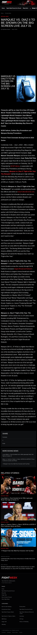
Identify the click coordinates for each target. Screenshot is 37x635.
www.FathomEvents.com (26, 192)
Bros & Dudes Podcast (7, 597)
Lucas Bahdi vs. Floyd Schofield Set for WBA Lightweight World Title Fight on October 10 (17, 455)
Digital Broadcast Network (23, 269)
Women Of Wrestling (24, 621)
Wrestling (4, 624)
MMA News (4, 618)
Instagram (9, 632)
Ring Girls (25, 8)
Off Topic (21, 618)
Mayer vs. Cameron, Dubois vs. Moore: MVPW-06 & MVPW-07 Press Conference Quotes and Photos (18, 460)
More (33, 8)
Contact (20, 632)
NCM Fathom (15, 166)
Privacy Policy (15, 632)
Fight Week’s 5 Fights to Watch (8, 616)
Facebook (4, 437)
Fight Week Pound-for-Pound (13, 8)
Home (3, 8)
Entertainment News (6, 609)
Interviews (22, 616)
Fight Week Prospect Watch (8, 612)
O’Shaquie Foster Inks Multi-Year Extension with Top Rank (16, 463)
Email (3, 443)
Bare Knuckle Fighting (6, 606)
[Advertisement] (18, 51)
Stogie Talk (4, 595)
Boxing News (8, 13)
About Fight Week (6, 599)
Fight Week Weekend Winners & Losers (27, 612)
